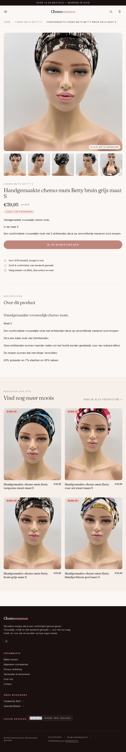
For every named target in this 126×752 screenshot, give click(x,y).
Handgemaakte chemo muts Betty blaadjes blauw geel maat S (87, 575)
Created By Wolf (14, 701)
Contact (8, 684)
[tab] (15, 164)
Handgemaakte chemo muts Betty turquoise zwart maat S (26, 486)
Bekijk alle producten (101, 399)
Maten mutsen (11, 659)
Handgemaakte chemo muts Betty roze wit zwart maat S (87, 486)
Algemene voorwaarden (16, 664)
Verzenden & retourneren (17, 674)
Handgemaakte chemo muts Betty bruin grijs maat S (26, 575)
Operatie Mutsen (14, 706)
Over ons (8, 679)
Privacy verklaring (13, 669)
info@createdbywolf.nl (77, 737)
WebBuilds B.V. (72, 741)
